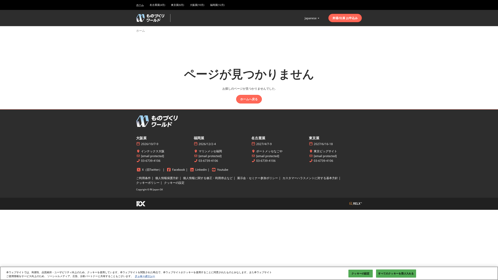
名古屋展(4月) (157, 5)
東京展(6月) (177, 5)
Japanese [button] (311, 18)
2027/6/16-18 (323, 144)
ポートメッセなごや (269, 151)
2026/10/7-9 (149, 144)
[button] (345, 18)
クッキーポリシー (145, 276)
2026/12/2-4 (207, 144)
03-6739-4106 (150, 161)
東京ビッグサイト (325, 151)
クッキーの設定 (360, 273)
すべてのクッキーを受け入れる (396, 273)
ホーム (140, 5)
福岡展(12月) (217, 5)
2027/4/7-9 (264, 144)
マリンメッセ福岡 (210, 151)
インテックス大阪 (152, 151)
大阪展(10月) (197, 5)
